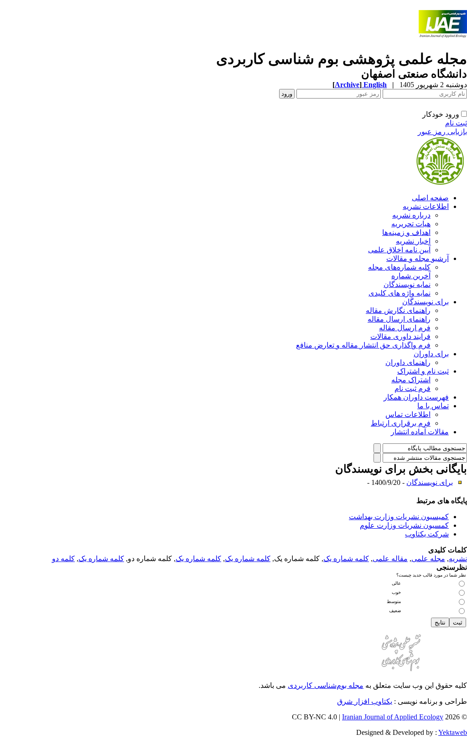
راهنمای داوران (408, 362)
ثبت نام (456, 123)
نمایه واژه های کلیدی (399, 293)
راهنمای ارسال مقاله (399, 319)
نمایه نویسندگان (407, 284)
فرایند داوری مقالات (400, 336)
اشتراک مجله (411, 380)
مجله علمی (428, 558)
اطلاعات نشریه (426, 206)
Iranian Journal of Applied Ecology (392, 717)
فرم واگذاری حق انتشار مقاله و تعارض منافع (363, 345)
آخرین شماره (411, 276)
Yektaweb (452, 732)
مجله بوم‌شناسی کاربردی (325, 685)
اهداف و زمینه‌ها (406, 232)
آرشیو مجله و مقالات (417, 258)
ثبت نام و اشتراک (423, 371)
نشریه (458, 558)
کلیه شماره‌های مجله (399, 267)
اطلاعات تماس (408, 414)
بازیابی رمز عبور (442, 131)
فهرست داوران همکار (416, 397)
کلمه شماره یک (346, 558)
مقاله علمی (390, 558)
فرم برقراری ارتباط (401, 423)
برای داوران (431, 354)
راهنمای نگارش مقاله (398, 310)
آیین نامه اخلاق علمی (399, 250)
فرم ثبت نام (412, 388)
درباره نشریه (411, 215)
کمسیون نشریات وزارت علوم (404, 525)
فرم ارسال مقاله (405, 328)
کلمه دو (63, 558)
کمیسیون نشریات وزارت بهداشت (399, 516)
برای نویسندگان (425, 302)
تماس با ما (433, 406)
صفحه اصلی (430, 198)
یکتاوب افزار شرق (364, 701)
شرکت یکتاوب (427, 534)
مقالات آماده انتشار (420, 432)
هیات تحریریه (411, 224)
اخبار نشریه (413, 241)
